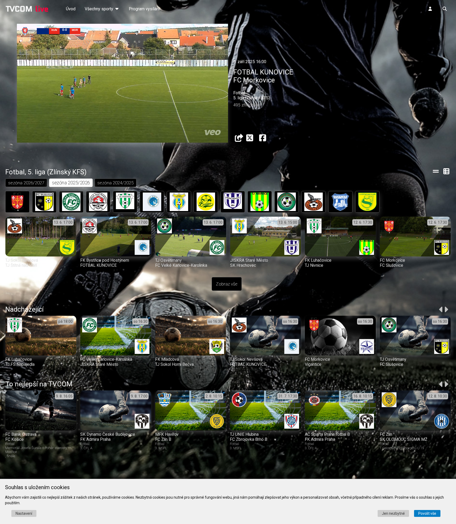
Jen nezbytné (393, 513)
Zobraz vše (227, 284)
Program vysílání (144, 8)
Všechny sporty (99, 8)
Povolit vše (427, 513)
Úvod (70, 8)
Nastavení (24, 513)
